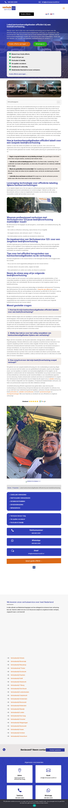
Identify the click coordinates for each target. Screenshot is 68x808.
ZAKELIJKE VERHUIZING (18, 495)
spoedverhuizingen (45, 391)
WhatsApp (36, 540)
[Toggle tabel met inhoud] (57, 102)
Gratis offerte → (26, 14)
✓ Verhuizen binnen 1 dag (17, 516)
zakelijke (51, 379)
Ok (34, 805)
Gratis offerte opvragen (17, 44)
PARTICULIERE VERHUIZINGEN (20, 498)
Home (9, 488)
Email (36, 551)
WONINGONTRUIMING (18, 501)
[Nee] (66, 803)
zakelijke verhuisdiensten (26, 391)
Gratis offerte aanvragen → (18, 74)
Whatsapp (39, 44)
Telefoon (19, 795)
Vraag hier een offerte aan (44, 289)
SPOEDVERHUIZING (17, 504)
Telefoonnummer (36, 530)
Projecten (16, 488)
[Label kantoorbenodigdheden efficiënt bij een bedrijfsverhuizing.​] (34, 478)
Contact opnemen (55, 750)
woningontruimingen (13, 393)
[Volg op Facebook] (34, 567)
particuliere (13, 391)
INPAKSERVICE (15, 508)
